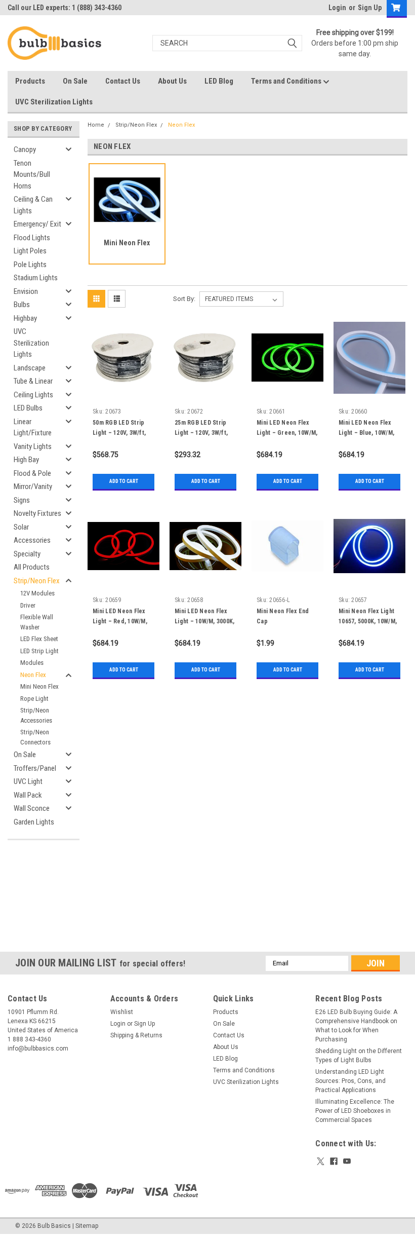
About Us (172, 81)
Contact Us (122, 81)
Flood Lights (32, 237)
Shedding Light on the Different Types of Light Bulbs (358, 1055)
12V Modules (37, 593)
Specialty (27, 553)
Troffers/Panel (35, 768)
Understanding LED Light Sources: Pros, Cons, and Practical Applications (350, 1081)
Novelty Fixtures (37, 513)
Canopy (25, 149)
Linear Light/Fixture (33, 427)
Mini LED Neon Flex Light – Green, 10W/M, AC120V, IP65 (287, 432)
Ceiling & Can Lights (33, 205)
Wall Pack (28, 795)
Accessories (32, 540)
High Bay (26, 459)
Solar (21, 527)
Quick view (123, 386)
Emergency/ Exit (37, 224)
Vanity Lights (33, 446)
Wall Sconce (32, 808)
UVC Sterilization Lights (54, 101)
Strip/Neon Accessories (36, 715)
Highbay (25, 318)
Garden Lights (34, 822)
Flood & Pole (32, 473)
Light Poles (30, 250)
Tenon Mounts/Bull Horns (32, 175)
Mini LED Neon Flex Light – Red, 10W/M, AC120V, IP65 (120, 621)
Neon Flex (33, 675)
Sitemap (86, 1225)
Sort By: (184, 299)
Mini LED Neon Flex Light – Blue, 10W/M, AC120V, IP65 (366, 432)
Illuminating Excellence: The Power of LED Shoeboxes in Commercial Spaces (354, 1110)
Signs (22, 500)
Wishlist (121, 1012)
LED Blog (218, 81)
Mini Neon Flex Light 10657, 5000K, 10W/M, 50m (368, 621)
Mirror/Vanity (33, 486)
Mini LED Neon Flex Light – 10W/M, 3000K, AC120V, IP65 (204, 621)
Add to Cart (123, 481)
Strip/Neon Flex (37, 580)
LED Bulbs (28, 408)
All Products (32, 567)
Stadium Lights (36, 277)
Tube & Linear (33, 381)
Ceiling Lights (33, 394)
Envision (26, 291)
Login (337, 8)
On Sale (75, 81)
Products (30, 81)
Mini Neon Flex (39, 686)
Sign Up (370, 8)
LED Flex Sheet (39, 639)
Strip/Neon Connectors (35, 737)
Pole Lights (30, 264)
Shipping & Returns (136, 1035)
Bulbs (22, 304)
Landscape (30, 367)
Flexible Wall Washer (36, 622)
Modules (32, 662)
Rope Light (34, 698)
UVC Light (28, 781)
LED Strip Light (39, 651)
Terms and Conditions (287, 81)
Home (96, 125)
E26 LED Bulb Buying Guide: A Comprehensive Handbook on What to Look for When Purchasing (356, 1025)
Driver (27, 605)
